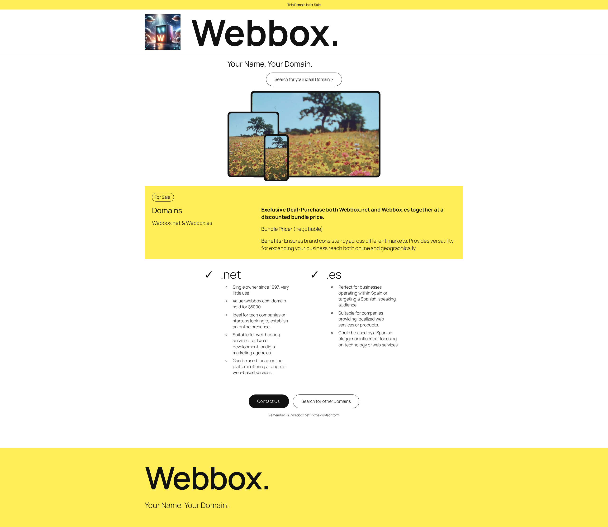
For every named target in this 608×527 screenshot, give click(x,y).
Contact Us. (268, 401)
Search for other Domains (326, 401)
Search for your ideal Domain (304, 79)
